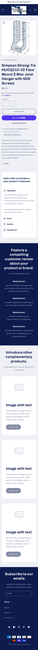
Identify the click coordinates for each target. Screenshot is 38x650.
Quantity (5, 99)
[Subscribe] (31, 593)
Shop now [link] (13, 427)
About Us (7, 613)
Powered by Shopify (26, 644)
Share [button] (6, 163)
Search (7, 608)
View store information (12, 134)
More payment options (19, 123)
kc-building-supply (16, 644)
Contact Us (8, 617)
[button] (2, 10)
